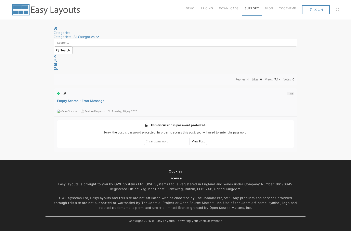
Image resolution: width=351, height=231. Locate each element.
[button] (175, 60)
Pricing (207, 8)
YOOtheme (287, 8)
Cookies (175, 171)
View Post (198, 141)
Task (290, 93)
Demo (190, 8)
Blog (269, 8)
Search (64, 50)
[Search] (338, 10)
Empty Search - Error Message (80, 101)
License (175, 178)
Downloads (229, 8)
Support (252, 8)
